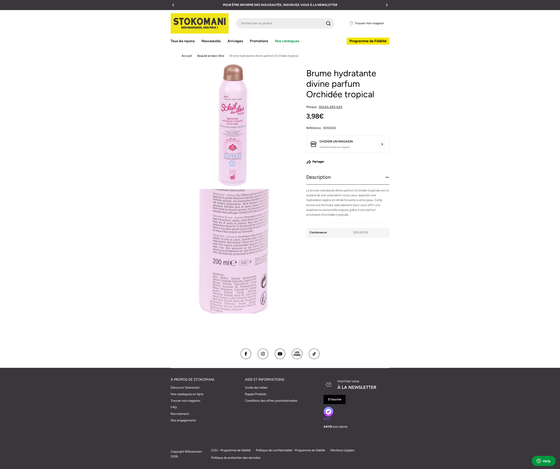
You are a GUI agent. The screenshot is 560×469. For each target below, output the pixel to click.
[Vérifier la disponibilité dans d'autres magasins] (382, 144)
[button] (173, 5)
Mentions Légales (342, 450)
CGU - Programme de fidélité (231, 450)
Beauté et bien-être (210, 56)
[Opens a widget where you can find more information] (544, 461)
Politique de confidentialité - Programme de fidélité (290, 450)
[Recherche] (328, 23)
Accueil (187, 56)
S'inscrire (334, 399)
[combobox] (285, 23)
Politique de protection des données (236, 458)
